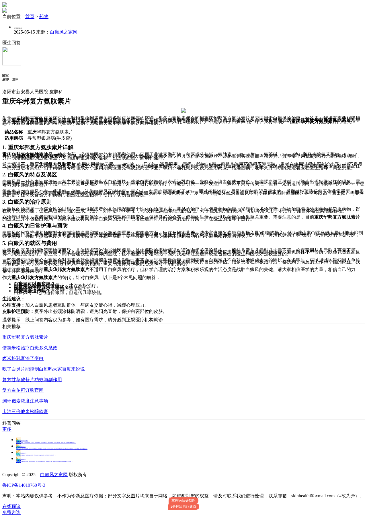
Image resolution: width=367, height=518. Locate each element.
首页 (29, 16)
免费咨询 (11, 512)
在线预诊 (11, 506)
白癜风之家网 (63, 32)
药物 (43, 16)
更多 (6, 429)
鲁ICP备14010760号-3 (23, 485)
